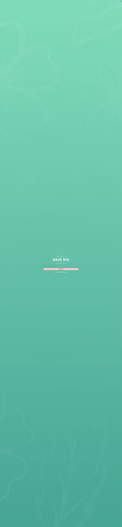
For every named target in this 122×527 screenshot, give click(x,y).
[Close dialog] (121, 1)
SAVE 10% (61, 269)
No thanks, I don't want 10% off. (61, 272)
